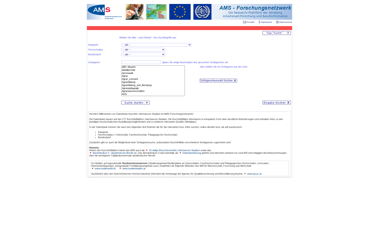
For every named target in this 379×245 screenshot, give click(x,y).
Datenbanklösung (192, 153)
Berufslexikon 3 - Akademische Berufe (112, 153)
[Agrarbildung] (153, 82)
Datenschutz (285, 22)
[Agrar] (153, 76)
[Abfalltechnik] (153, 70)
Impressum (266, 22)
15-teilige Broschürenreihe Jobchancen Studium (174, 150)
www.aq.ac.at (254, 173)
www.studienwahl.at (105, 168)
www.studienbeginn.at (133, 168)
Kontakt (250, 22)
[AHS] (153, 94)
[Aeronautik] (153, 73)
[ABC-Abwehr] (153, 67)
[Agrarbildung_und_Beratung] (153, 85)
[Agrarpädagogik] (153, 88)
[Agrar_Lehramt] (153, 79)
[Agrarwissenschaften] (153, 91)
